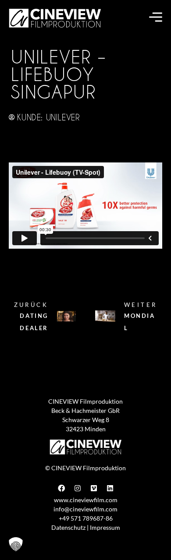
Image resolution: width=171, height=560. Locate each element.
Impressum (105, 527)
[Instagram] (78, 488)
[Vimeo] (94, 488)
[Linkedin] (110, 488)
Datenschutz (68, 527)
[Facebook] (61, 488)
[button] (16, 544)
